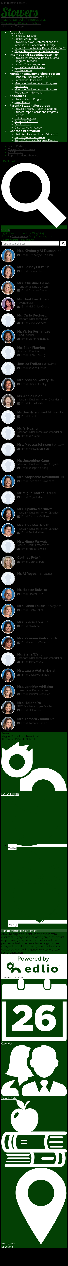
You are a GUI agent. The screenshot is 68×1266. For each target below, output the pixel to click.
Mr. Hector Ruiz (29, 590)
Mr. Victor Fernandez (34, 331)
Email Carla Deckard (33, 322)
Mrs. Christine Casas (33, 283)
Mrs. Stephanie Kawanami (38, 477)
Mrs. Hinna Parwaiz (32, 541)
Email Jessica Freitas (33, 368)
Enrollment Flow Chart (28, 80)
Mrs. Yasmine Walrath (34, 638)
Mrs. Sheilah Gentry (33, 380)
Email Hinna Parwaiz (33, 548)
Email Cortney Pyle (32, 561)
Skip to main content (14, 2)
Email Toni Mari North (34, 532)
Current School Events (21, 149)
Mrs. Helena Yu (29, 703)
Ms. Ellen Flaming (31, 348)
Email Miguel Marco (33, 497)
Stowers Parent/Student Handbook (36, 108)
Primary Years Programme (30, 64)
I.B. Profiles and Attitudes (30, 67)
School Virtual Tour (26, 38)
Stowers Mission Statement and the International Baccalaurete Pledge (36, 43)
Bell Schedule (23, 124)
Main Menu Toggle (12, 26)
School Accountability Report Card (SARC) (40, 48)
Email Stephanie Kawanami (37, 481)
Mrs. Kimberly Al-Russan (36, 251)
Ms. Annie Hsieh (29, 396)
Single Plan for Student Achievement (37, 51)
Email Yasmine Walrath (35, 642)
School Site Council (26, 121)
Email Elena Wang (32, 661)
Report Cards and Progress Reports (36, 140)
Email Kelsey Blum (32, 271)
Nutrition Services (25, 118)
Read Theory (22, 102)
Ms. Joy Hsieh (28, 412)
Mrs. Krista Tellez (31, 606)
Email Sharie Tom (31, 626)
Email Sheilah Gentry (33, 384)
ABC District (15, 152)
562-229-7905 (19, 236)
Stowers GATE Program (29, 99)
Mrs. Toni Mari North (33, 525)
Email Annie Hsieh (32, 403)
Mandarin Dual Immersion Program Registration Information (36, 91)
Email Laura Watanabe (35, 674)
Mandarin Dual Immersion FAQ (33, 77)
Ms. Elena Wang (30, 654)
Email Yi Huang (30, 435)
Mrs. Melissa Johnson (34, 444)
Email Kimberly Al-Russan (37, 255)
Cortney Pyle (27, 558)
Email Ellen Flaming (33, 355)
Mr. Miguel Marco (31, 493)
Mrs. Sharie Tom (30, 622)
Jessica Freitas (29, 364)
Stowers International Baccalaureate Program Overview (37, 59)
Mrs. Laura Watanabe (34, 670)
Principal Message (25, 35)
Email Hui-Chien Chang (35, 306)
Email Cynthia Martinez (35, 516)
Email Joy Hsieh (30, 416)
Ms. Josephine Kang (33, 461)
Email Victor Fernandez (35, 338)
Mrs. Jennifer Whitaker (35, 687)
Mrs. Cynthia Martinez (34, 509)
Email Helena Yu (31, 710)
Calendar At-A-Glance (28, 127)
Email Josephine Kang (34, 467)
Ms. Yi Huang (27, 428)
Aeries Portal (15, 146)
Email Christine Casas (34, 290)
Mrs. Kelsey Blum (30, 267)
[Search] (63, 243)
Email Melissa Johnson (35, 448)
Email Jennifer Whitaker (35, 694)
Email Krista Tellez (32, 610)
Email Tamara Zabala (34, 723)
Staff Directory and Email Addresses (36, 134)
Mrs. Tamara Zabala (33, 719)
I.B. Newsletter (23, 70)
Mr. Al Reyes (26, 574)
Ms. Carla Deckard (32, 315)
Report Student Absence (30, 137)
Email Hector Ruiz (32, 594)
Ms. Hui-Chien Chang (34, 299)
